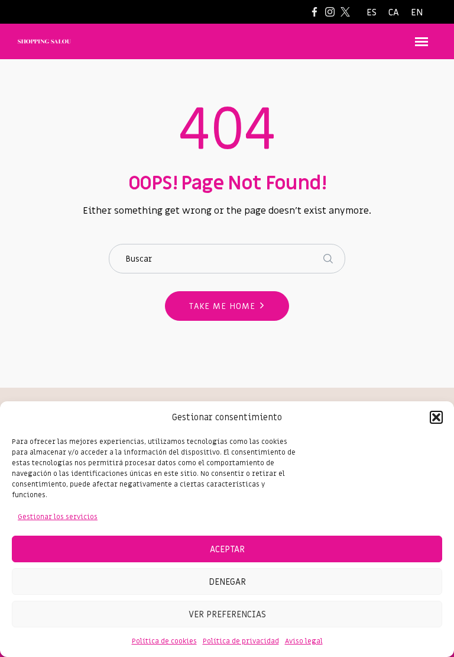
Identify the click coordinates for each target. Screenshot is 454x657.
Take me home (222, 306)
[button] (436, 417)
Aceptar (227, 549)
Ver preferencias (227, 614)
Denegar (227, 582)
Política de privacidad (241, 641)
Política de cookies (164, 641)
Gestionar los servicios (58, 516)
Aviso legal (304, 641)
